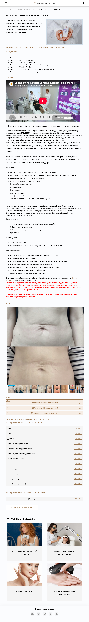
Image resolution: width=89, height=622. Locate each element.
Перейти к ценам (13, 47)
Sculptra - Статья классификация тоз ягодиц (30, 72)
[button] (82, 309)
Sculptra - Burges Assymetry (22, 62)
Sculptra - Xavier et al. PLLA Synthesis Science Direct (33, 69)
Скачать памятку (30, 47)
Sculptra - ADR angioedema (22, 58)
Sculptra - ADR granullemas (22, 60)
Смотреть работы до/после (51, 47)
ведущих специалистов (50, 413)
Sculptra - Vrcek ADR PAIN (21, 67)
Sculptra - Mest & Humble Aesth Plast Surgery (30, 65)
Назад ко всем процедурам (21, 507)
